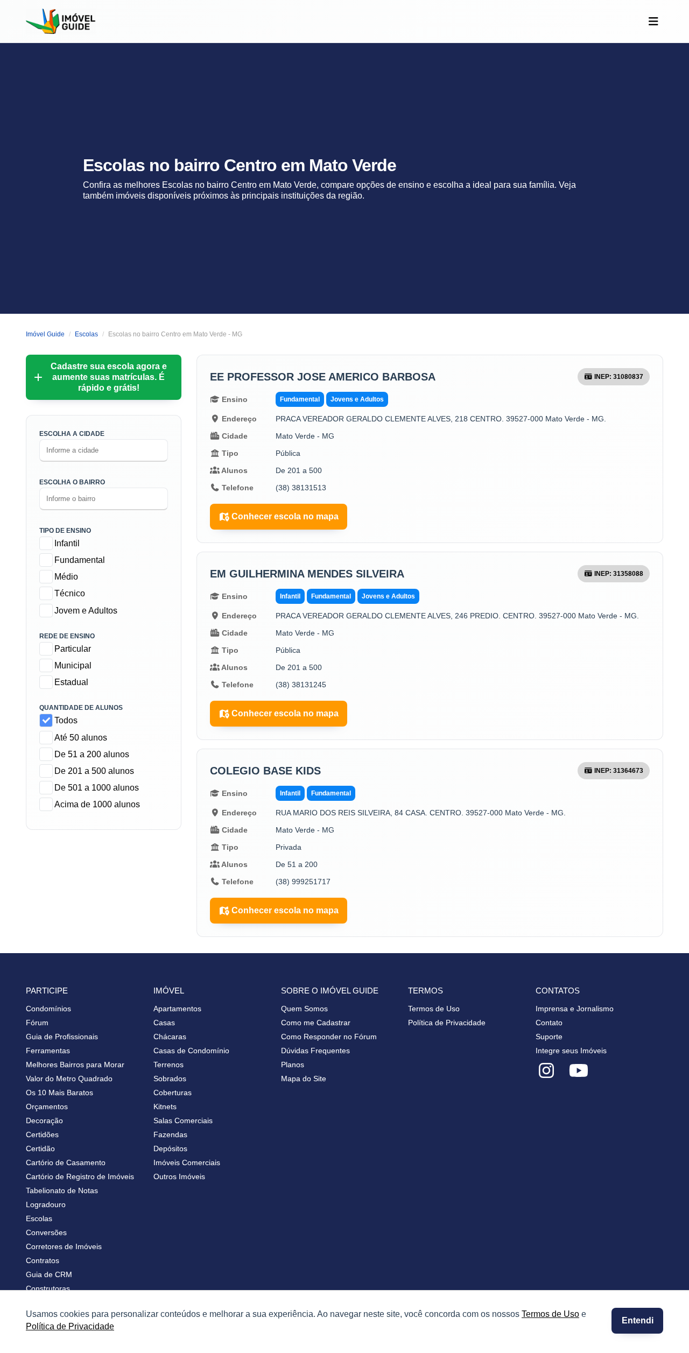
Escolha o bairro (72, 482)
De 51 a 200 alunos (91, 754)
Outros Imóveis (179, 1176)
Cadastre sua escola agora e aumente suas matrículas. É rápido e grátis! (109, 377)
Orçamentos (47, 1106)
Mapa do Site (303, 1078)
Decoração (44, 1120)
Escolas (39, 1218)
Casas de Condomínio (191, 1050)
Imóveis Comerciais (186, 1162)
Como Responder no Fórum (329, 1036)
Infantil (67, 543)
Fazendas (170, 1134)
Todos (66, 720)
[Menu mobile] (653, 21)
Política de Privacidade (70, 1326)
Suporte (549, 1036)
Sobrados (169, 1078)
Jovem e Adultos (85, 610)
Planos (292, 1064)
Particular (72, 648)
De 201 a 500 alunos (94, 771)
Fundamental (79, 560)
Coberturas (172, 1092)
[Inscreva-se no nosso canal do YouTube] (578, 1071)
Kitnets (165, 1106)
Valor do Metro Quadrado (69, 1078)
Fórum (37, 1022)
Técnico (69, 593)
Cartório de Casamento (66, 1162)
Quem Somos (304, 1008)
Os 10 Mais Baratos (59, 1092)
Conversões (46, 1232)
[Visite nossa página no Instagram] (546, 1071)
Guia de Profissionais (62, 1036)
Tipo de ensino (65, 530)
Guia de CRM (49, 1274)
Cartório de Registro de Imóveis (80, 1176)
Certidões (42, 1134)
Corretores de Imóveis (64, 1246)
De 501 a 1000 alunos (96, 787)
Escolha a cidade (71, 434)
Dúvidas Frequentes (315, 1050)
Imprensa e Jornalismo (575, 1008)
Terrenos (168, 1064)
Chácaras (169, 1036)
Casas (164, 1022)
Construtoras (48, 1288)
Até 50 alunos (80, 737)
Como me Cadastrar (315, 1022)
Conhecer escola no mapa (285, 516)
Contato (549, 1022)
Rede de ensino (67, 636)
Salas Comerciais (183, 1120)
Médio (66, 576)
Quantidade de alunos (81, 707)
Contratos (42, 1260)
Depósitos (170, 1148)
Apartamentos (177, 1008)
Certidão (40, 1148)
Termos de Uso (550, 1314)
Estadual (71, 682)
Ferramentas (48, 1050)
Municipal (73, 665)
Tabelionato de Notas (62, 1190)
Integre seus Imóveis (571, 1050)
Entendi (637, 1320)
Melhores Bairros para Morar (75, 1064)
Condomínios (48, 1008)
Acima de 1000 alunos (97, 804)
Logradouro (46, 1204)
